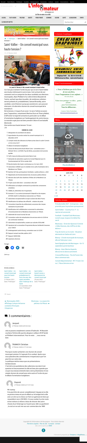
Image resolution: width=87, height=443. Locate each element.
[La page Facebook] (69, 29)
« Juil (56, 196)
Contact (57, 424)
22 (77, 187)
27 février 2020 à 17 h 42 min (22, 347)
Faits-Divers (11, 2)
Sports (72, 2)
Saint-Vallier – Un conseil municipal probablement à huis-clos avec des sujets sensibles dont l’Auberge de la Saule (26, 277)
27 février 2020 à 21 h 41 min (24, 385)
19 (65, 187)
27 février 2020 (12, 53)
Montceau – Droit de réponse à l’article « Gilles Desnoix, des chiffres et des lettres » (69, 226)
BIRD (50, 426)
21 (73, 187)
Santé (56, 2)
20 (69, 187)
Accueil (3, 2)
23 (82, 187)
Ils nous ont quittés (7, 6)
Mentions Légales (33, 424)
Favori (9, 294)
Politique (19, 2)
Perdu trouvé (34, 2)
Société (26, 2)
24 (56, 190)
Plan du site (43, 424)
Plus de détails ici (69, 165)
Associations (64, 2)
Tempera (73, 435)
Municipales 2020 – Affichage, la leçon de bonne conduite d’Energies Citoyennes (15, 304)
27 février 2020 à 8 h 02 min (21, 326)
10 (56, 184)
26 (65, 190)
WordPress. (81, 435)
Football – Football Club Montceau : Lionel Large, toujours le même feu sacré (68, 218)
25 (60, 190)
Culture (50, 2)
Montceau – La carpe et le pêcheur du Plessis (40, 302)
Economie (44, 2)
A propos (51, 424)
